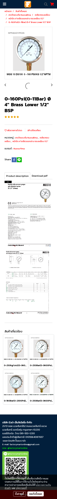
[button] (45, 4)
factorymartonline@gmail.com (24, 444)
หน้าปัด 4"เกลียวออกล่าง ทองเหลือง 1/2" (30, 141)
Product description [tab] (17, 176)
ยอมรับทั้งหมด (35, 493)
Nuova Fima (19, 148)
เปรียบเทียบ (35, 130)
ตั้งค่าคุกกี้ (19, 493)
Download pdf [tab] (40, 176)
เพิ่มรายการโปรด (14, 130)
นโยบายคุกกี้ (21, 488)
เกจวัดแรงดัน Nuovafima (26, 137)
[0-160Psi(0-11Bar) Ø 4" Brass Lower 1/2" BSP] (28, 53)
